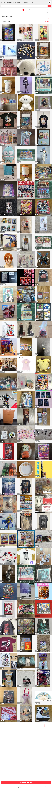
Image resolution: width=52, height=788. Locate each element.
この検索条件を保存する (26, 782)
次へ (46, 725)
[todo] (50, 10)
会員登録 (25, 13)
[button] (48, 10)
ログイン (30, 13)
